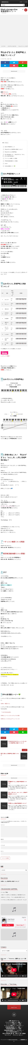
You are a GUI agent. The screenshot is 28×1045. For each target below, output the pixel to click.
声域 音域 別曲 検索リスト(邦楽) (10, 161)
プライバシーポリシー (18, 1035)
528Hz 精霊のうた (5, 703)
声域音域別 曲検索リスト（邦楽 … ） (14, 1027)
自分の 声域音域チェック (9, 146)
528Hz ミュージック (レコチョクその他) (10, 715)
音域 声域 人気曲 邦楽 (6, 58)
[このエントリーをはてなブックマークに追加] (5, 65)
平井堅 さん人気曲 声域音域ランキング (17, 803)
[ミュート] (23, 976)
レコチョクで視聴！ (5, 356)
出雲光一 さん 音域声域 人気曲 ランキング (10, 881)
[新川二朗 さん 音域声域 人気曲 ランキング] (24, 756)
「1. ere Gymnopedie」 (6, 712)
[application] (14, 969)
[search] (23, 5)
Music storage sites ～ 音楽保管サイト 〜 (12, 10)
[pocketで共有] (14, 65)
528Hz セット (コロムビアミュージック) (10, 718)
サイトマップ (8, 1035)
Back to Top (14, 1007)
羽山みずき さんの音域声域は (10, 151)
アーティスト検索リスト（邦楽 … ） (14, 1022)
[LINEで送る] (22, 65)
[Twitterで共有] (14, 62)
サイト (2, 851)
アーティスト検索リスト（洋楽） (14, 1024)
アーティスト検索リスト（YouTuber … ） (14, 1025)
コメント (3, 824)
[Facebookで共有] (5, 62)
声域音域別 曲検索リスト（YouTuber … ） (14, 1030)
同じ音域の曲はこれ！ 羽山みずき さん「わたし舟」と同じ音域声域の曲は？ (14, 155)
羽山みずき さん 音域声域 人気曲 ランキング (12, 149)
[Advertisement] (14, 30)
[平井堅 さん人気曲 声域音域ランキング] (4, 805)
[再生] (2, 976)
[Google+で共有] (22, 62)
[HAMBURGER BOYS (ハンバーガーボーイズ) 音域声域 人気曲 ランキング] (4, 744)
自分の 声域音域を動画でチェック (14, 1031)
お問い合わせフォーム (14, 1020)
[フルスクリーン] (25, 976)
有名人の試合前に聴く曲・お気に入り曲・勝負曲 (14, 1033)
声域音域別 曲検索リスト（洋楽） (14, 1028)
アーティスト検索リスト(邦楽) (10, 158)
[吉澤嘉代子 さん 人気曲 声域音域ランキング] (4, 784)
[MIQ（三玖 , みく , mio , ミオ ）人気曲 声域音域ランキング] (4, 795)
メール (3, 845)
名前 (2, 839)
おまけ (5, 163)
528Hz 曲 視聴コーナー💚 (9, 166)
